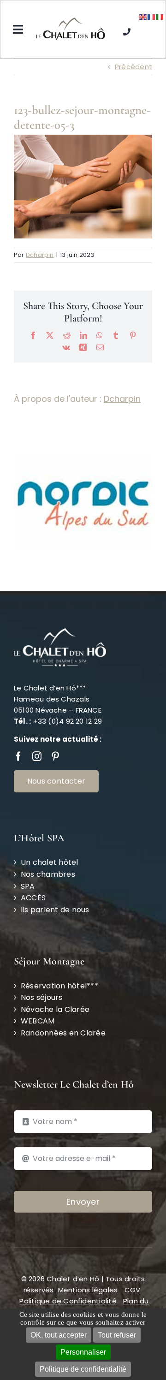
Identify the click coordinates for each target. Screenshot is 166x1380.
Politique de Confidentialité (67, 1280)
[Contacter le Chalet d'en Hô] (127, 29)
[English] (143, 16)
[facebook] (18, 735)
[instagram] (37, 735)
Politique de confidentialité (83, 1369)
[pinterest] (55, 735)
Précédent (133, 66)
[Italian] (160, 16)
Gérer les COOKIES (92, 1291)
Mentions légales (88, 1268)
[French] (152, 16)
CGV (133, 1268)
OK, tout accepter (58, 1335)
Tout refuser (117, 1335)
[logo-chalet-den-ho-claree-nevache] (70, 21)
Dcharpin (40, 254)
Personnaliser (83, 1352)
